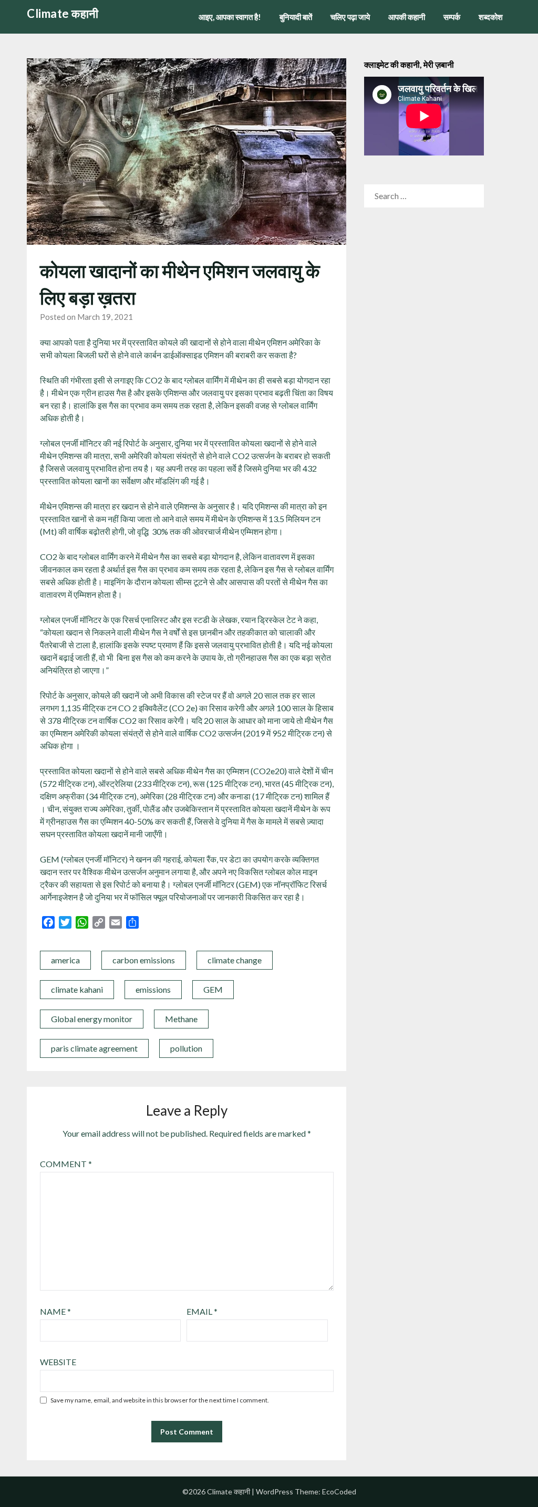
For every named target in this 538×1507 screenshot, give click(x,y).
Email (202, 1311)
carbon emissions (143, 960)
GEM (213, 989)
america (65, 960)
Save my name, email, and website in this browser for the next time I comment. (159, 1400)
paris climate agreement (94, 1048)
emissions (153, 989)
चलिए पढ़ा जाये (350, 17)
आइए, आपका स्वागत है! (230, 17)
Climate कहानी (63, 13)
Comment (66, 1164)
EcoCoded (339, 1491)
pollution (186, 1048)
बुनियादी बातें (296, 17)
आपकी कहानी (406, 17)
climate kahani (77, 989)
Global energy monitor (91, 1019)
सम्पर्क (451, 17)
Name (55, 1311)
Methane (181, 1019)
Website (58, 1362)
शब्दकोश (491, 17)
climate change (235, 960)
